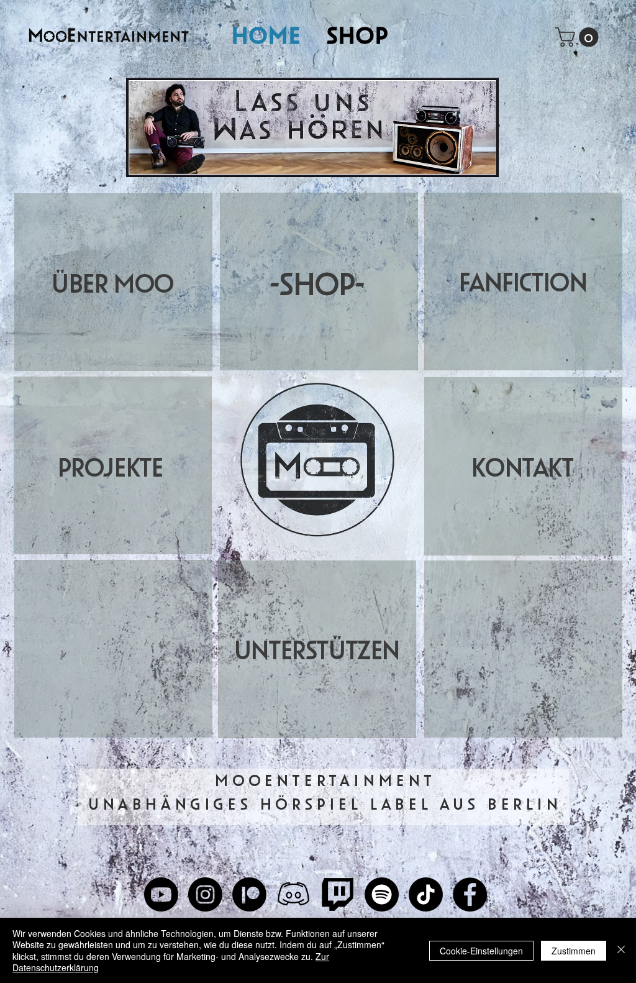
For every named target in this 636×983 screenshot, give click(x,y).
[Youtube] (161, 894)
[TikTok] (426, 894)
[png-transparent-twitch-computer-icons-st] (337, 894)
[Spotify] (382, 894)
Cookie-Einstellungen (481, 950)
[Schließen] (621, 950)
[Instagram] (205, 894)
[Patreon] (249, 894)
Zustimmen (574, 950)
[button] (579, 37)
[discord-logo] (293, 894)
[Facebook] (470, 894)
